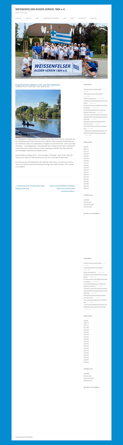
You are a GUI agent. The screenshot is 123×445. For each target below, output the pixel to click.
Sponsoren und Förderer (51, 18)
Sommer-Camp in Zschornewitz (92, 89)
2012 (85, 156)
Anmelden (86, 200)
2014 (85, 160)
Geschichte (82, 18)
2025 (85, 186)
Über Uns (28, 18)
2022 (85, 179)
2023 (85, 181)
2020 (85, 174)
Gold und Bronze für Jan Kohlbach (93, 94)
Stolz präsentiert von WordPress (24, 437)
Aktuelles (18, 18)
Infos (37, 18)
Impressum (93, 18)
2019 (85, 172)
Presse (72, 18)
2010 (85, 151)
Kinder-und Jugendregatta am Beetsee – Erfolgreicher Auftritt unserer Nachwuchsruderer (62, 188)
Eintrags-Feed (87, 202)
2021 (85, 177)
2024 (85, 183)
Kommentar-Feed (89, 204)
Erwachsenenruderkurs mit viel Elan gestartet (37, 84)
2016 (85, 165)
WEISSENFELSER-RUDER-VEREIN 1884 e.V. (40, 9)
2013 (85, 158)
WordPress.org (88, 206)
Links (64, 18)
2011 (85, 154)
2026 (85, 188)
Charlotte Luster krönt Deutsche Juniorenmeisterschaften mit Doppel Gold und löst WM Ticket (96, 117)
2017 (85, 167)
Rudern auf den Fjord (90, 98)
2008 (85, 147)
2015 (85, 163)
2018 (85, 170)
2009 (85, 149)
